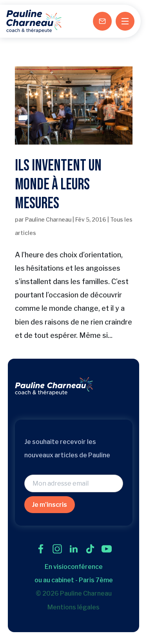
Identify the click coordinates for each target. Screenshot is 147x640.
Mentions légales (73, 607)
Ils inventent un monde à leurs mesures (58, 184)
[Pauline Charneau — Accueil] (34, 21)
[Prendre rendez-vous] (102, 21)
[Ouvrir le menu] (125, 21)
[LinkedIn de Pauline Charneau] (74, 549)
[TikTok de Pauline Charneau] (90, 549)
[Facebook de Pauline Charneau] (41, 549)
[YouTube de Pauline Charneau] (107, 549)
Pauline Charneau (48, 219)
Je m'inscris (49, 504)
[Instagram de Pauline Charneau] (57, 549)
